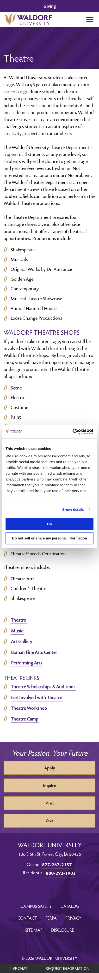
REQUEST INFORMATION (68, 968)
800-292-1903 (61, 873)
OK (49, 524)
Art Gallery (21, 641)
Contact (27, 918)
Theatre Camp (24, 719)
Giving (49, 6)
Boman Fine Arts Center (34, 652)
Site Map (34, 930)
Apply (49, 768)
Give (50, 821)
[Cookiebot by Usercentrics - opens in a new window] (72, 431)
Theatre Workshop (29, 708)
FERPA (51, 918)
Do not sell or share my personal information (49, 538)
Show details (73, 509)
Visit (49, 803)
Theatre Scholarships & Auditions (43, 686)
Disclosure (62, 930)
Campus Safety (36, 906)
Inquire (49, 785)
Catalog (70, 906)
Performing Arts (26, 663)
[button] (89, 19)
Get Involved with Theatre (36, 697)
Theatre (18, 620)
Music (17, 631)
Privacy (73, 918)
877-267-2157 (57, 864)
